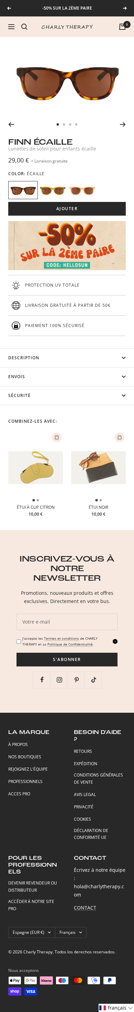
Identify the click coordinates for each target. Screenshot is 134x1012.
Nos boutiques (24, 757)
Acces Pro (19, 794)
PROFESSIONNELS (25, 781)
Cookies (82, 819)
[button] (116, 1008)
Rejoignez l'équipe (28, 769)
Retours (83, 751)
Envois (16, 377)
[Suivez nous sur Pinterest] (76, 679)
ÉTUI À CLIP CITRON (36, 507)
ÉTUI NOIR (98, 507)
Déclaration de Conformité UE (91, 834)
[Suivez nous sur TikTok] (93, 679)
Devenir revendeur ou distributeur (32, 886)
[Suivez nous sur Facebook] (42, 679)
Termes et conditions (61, 638)
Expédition (85, 764)
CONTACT (85, 907)
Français (67, 932)
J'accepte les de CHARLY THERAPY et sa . (60, 641)
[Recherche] (24, 27)
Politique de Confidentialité (70, 644)
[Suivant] (123, 124)
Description (23, 358)
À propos (18, 744)
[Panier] (122, 27)
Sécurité (19, 395)
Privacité (83, 807)
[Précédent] (11, 124)
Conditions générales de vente (98, 778)
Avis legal (85, 794)
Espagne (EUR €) (28, 932)
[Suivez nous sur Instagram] (59, 679)
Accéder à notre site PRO (31, 905)
